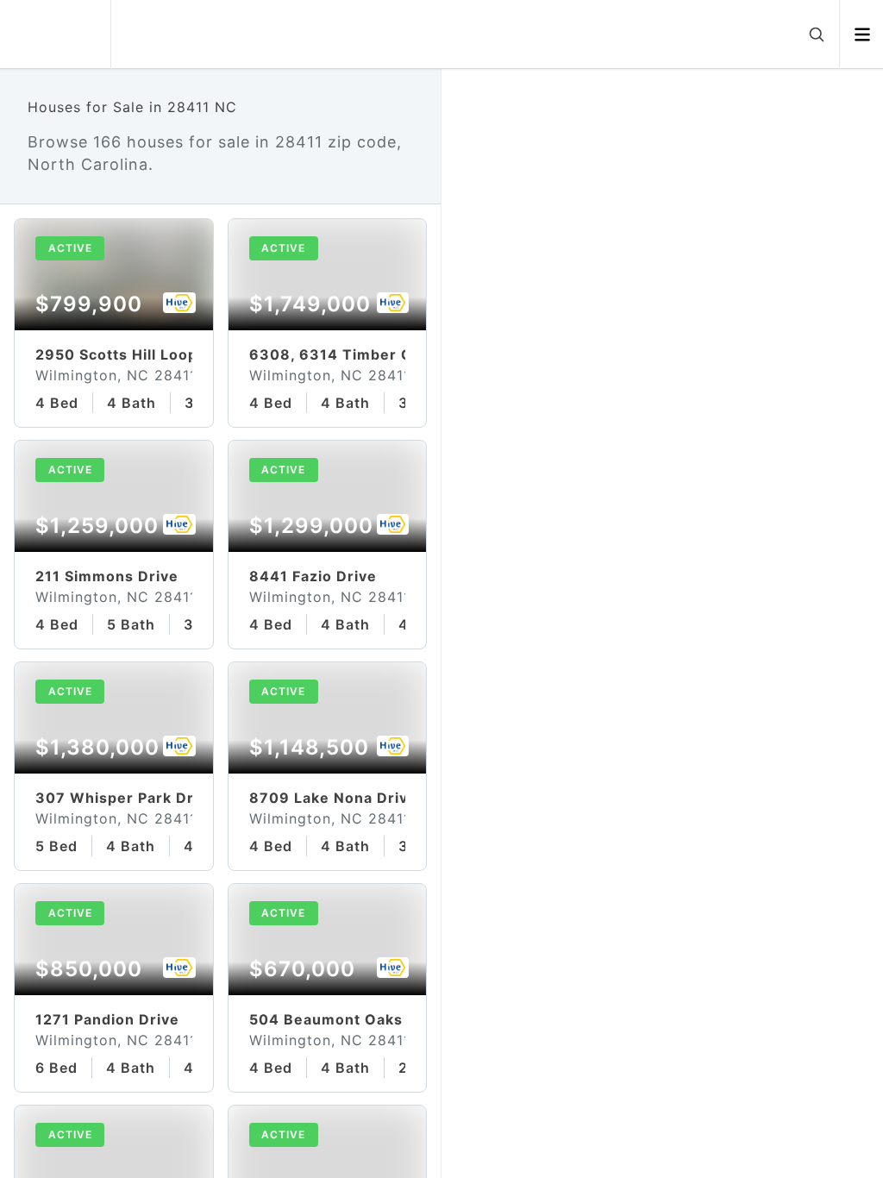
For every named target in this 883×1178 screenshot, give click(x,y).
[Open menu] (862, 34)
